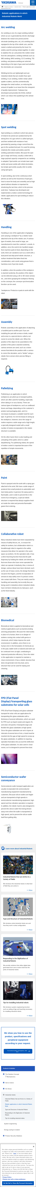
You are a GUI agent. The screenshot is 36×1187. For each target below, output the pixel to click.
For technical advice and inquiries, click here (17, 1051)
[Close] (33, 1146)
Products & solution (9, 6)
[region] (18, 1165)
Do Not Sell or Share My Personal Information (18, 1183)
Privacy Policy (6, 1177)
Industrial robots (17, 6)
